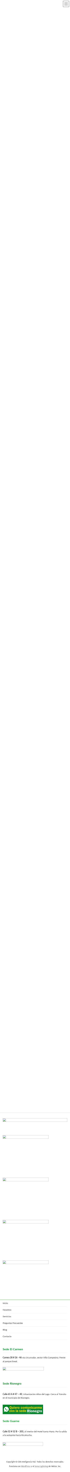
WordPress (26, 1466)
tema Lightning (41, 1466)
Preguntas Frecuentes (13, 1323)
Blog (5, 1330)
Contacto (7, 1336)
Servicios (7, 1316)
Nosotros (7, 1310)
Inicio (5, 1303)
